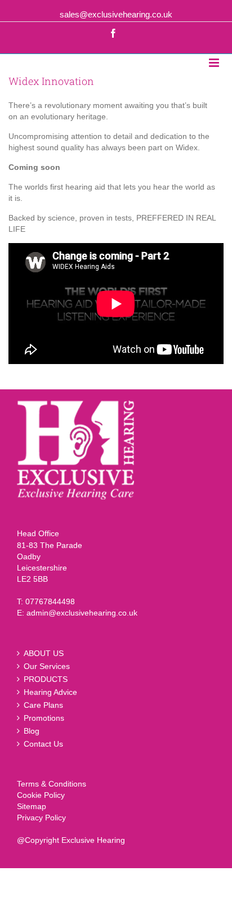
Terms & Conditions (51, 783)
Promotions (44, 717)
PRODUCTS (46, 679)
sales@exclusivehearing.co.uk (116, 14)
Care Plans (43, 705)
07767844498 (50, 601)
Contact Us (43, 743)
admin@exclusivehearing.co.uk (81, 612)
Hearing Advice (50, 692)
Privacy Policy (41, 817)
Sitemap (31, 806)
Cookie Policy (41, 795)
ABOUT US (44, 653)
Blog (31, 730)
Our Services (47, 666)
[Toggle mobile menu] (215, 63)
